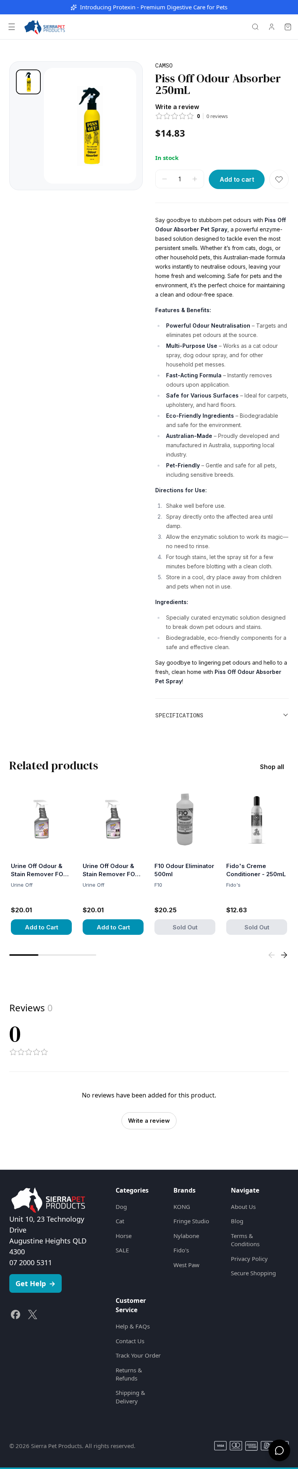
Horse (124, 1236)
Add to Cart (41, 927)
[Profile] (272, 27)
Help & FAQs (133, 1326)
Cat (120, 1221)
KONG (181, 1206)
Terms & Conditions (245, 1240)
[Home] (44, 27)
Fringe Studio (191, 1221)
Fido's (181, 1250)
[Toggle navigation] (12, 27)
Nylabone (186, 1236)
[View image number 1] (28, 81)
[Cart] (288, 27)
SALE (122, 1250)
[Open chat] (279, 1450)
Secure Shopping (253, 1273)
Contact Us (130, 1341)
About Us (243, 1206)
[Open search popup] (255, 27)
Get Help (35, 1283)
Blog (237, 1221)
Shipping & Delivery (130, 1397)
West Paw (186, 1265)
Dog (121, 1206)
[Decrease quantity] (164, 179)
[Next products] (284, 955)
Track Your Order (138, 1355)
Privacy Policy (249, 1258)
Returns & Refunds (129, 1374)
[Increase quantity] (195, 179)
